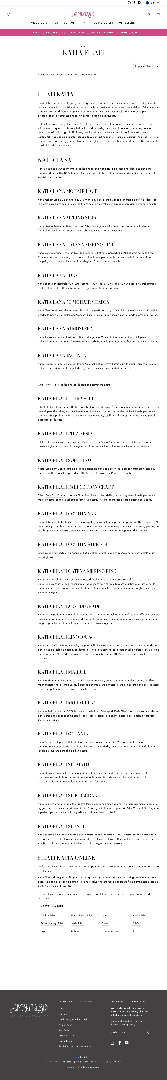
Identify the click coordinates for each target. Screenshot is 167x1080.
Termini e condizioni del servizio (75, 1046)
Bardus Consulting (91, 1067)
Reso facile (64, 1030)
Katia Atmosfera (47, 337)
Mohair (89, 200)
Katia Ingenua (46, 364)
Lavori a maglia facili (66, 894)
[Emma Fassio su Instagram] (112, 1043)
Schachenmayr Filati (52, 923)
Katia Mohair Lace (48, 200)
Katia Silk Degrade (49, 804)
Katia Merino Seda (48, 226)
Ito (133, 931)
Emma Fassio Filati (82, 915)
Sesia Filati (77, 923)
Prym (43, 931)
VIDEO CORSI (40, 22)
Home (83, 46)
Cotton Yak (44, 137)
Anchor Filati (48, 915)
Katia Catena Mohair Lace (53, 579)
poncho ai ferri (96, 107)
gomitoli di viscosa (95, 132)
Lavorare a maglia (87, 141)
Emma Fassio (111, 364)
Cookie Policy (65, 1041)
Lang (104, 915)
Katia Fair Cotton (55, 495)
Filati (84, 22)
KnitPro (136, 923)
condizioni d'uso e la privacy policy (127, 1022)
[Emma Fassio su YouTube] (127, 1043)
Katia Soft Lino (53, 469)
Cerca (62, 1008)
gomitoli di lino (53, 132)
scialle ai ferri (72, 107)
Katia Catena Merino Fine (52, 253)
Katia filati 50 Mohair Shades (55, 310)
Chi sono (63, 1013)
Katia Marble (45, 680)
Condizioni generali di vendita (74, 1019)
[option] (83, 33)
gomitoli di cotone (58, 111)
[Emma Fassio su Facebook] (119, 1043)
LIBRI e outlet (103, 22)
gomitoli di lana (81, 111)
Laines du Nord (111, 931)
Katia (88, 364)
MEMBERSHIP (127, 22)
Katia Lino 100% (47, 645)
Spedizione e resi (67, 1035)
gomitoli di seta (73, 132)
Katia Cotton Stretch (94, 553)
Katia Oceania (46, 742)
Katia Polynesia (54, 442)
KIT (56, 22)
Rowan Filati (139, 915)
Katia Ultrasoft (55, 407)
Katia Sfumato (46, 773)
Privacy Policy (66, 1024)
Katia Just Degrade (48, 614)
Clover (105, 923)
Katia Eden (44, 284)
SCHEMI (69, 22)
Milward (76, 931)
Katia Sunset (45, 834)
